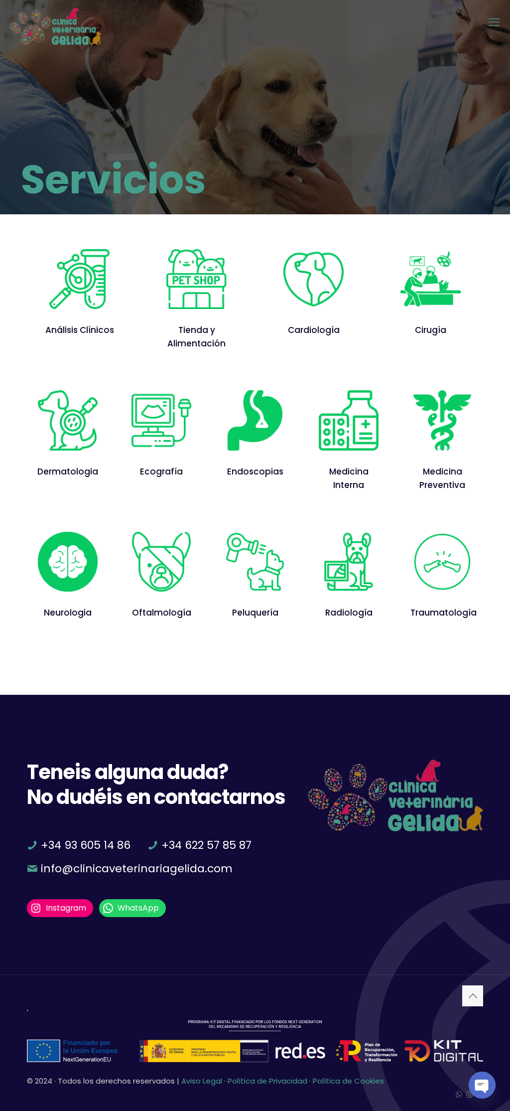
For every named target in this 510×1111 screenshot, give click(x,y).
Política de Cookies (348, 1081)
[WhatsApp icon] (459, 1094)
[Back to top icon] (472, 995)
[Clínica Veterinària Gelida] (55, 22)
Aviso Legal (201, 1081)
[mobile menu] (494, 22)
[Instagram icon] (469, 1094)
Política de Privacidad (267, 1081)
